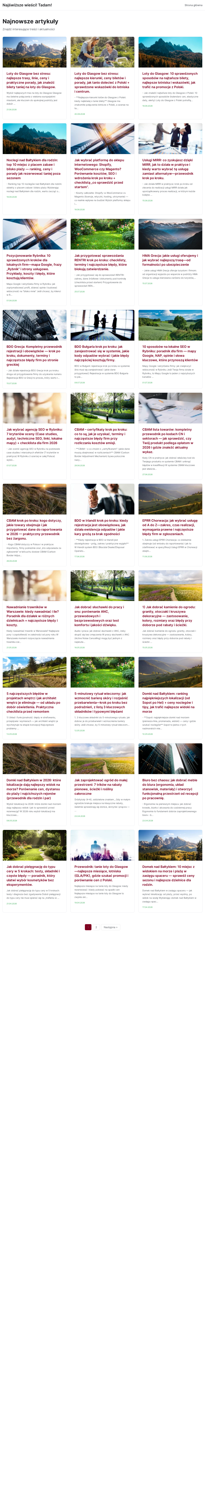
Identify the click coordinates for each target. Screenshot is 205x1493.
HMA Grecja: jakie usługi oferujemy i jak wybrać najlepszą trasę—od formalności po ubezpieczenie (170, 260)
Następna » (111, 927)
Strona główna (193, 5)
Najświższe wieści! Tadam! (27, 5)
